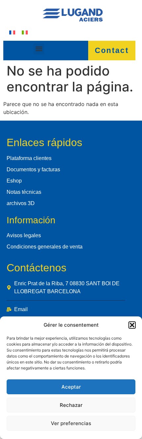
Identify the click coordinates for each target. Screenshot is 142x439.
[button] (132, 325)
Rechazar (71, 405)
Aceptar (71, 387)
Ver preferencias (71, 423)
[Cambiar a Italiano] (24, 32)
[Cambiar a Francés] (12, 32)
